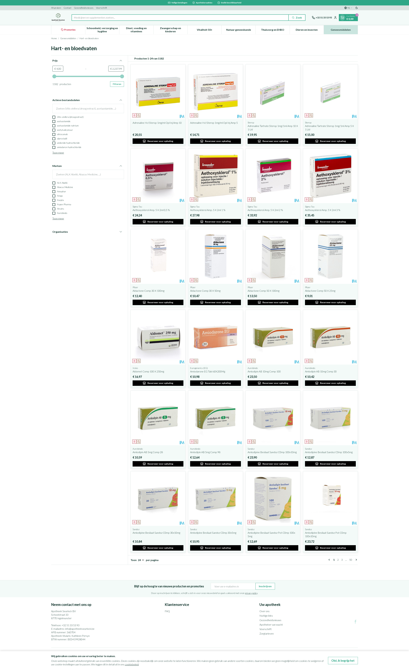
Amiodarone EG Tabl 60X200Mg (207, 371)
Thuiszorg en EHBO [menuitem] (275, 30)
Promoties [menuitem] (70, 29)
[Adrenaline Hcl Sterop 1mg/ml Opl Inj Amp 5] (215, 91)
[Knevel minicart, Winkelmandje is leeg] (342, 17)
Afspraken (56, 7)
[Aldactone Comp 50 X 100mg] (273, 256)
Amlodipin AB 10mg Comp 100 (264, 371)
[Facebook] (355, 621)
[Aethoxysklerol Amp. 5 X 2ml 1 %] (215, 176)
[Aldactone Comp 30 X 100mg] (158, 256)
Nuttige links (266, 615)
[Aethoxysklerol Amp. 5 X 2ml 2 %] (273, 176)
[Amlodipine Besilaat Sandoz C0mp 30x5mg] (215, 498)
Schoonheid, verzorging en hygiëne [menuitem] (103, 30)
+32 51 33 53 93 (70, 625)
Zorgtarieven (266, 633)
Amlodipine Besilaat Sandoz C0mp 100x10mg (272, 452)
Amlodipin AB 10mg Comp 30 (321, 371)
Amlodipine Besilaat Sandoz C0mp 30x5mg (213, 532)
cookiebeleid (132, 664)
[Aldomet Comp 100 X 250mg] (158, 337)
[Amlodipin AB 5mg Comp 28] (158, 418)
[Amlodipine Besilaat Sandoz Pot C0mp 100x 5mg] (273, 498)
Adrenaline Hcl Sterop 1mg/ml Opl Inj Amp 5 (214, 122)
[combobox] (180, 17)
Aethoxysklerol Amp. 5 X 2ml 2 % (265, 209)
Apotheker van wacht (271, 624)
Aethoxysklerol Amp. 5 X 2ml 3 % (322, 209)
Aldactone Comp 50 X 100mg (263, 290)
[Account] (335, 17)
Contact (67, 7)
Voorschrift (101, 7)
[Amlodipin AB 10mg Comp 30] (330, 337)
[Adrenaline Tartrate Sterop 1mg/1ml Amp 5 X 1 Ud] (330, 91)
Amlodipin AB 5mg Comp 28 (148, 452)
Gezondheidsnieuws (83, 7)
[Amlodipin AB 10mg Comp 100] (273, 337)
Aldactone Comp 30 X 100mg (148, 290)
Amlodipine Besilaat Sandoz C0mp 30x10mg (156, 532)
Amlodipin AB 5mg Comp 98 (205, 452)
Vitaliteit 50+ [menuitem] (209, 30)
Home (54, 38)
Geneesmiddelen (68, 38)
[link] (330, 560)
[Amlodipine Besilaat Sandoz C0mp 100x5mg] (330, 418)
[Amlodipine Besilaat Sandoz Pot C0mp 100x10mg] (330, 498)
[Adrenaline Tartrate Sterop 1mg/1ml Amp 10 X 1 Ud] (273, 91)
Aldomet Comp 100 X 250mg (148, 371)
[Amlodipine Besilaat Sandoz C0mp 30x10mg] (158, 498)
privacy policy (251, 593)
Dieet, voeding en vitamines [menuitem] (139, 30)
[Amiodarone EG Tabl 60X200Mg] (215, 337)
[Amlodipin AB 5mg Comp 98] (215, 418)
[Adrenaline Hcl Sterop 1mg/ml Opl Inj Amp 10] (158, 91)
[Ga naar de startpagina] (58, 17)
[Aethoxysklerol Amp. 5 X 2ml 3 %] (330, 176)
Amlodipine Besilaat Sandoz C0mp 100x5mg (329, 452)
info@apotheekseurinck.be (79, 628)
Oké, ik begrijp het (343, 660)
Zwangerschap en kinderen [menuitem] (173, 30)
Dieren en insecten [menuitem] (310, 30)
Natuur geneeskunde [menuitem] (240, 30)
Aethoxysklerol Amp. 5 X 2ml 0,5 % (151, 209)
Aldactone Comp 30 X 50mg (205, 290)
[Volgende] (355, 560)
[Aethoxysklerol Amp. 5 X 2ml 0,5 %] (158, 176)
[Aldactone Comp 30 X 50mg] (215, 256)
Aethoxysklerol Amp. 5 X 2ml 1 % (207, 209)
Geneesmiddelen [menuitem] (344, 30)
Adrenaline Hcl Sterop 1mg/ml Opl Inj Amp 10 (157, 122)
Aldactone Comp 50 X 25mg (320, 290)
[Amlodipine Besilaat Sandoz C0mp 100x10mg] (273, 418)
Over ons (264, 611)
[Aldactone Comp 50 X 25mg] (330, 256)
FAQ (167, 611)
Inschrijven (265, 586)
